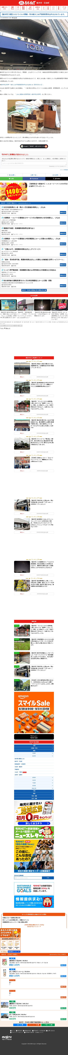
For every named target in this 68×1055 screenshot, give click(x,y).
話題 (48, 8)
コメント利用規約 (64, 169)
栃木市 (15, 325)
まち (43, 8)
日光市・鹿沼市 (18, 766)
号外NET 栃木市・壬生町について (34, 1032)
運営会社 (19, 1030)
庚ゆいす (8, 328)
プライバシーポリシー (17, 1032)
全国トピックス (4, 8)
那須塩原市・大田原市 (20, 764)
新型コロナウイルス (8, 325)
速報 (58, 8)
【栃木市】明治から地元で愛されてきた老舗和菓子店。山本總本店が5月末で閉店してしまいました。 (42, 365)
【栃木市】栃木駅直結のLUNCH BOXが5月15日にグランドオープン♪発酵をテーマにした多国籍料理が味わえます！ (42, 384)
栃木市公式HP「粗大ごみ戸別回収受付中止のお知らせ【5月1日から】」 (22, 84)
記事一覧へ (34, 175)
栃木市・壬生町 (43, 3)
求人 (18, 8)
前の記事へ (12, 175)
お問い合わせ (51, 1030)
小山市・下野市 (20, 772)
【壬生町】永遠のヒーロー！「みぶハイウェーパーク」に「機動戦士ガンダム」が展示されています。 (42, 459)
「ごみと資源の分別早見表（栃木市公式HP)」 (28, 94)
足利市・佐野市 (18, 774)
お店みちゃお (37, 8)
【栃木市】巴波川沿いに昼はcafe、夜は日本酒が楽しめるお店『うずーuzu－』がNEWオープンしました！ (42, 502)
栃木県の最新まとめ (19, 758)
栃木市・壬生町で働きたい (9, 203)
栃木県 (15, 17)
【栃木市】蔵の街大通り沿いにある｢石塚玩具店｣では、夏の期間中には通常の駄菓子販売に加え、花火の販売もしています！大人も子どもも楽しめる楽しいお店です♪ (42, 423)
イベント (53, 8)
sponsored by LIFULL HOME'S (58, 954)
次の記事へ (55, 175)
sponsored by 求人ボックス (24, 203)
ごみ (1, 325)
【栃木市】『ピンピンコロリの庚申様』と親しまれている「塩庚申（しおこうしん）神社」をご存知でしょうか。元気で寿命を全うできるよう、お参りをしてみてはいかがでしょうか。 (42, 405)
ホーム (13, 1030)
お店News (30, 8)
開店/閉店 (23, 8)
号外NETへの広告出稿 (39, 1030)
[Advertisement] (34, 343)
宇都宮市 (17, 769)
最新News (12, 8)
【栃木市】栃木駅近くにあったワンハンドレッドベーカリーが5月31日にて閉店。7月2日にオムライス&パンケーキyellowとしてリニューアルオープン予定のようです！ (42, 522)
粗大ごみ (20, 325)
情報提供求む (27, 1030)
